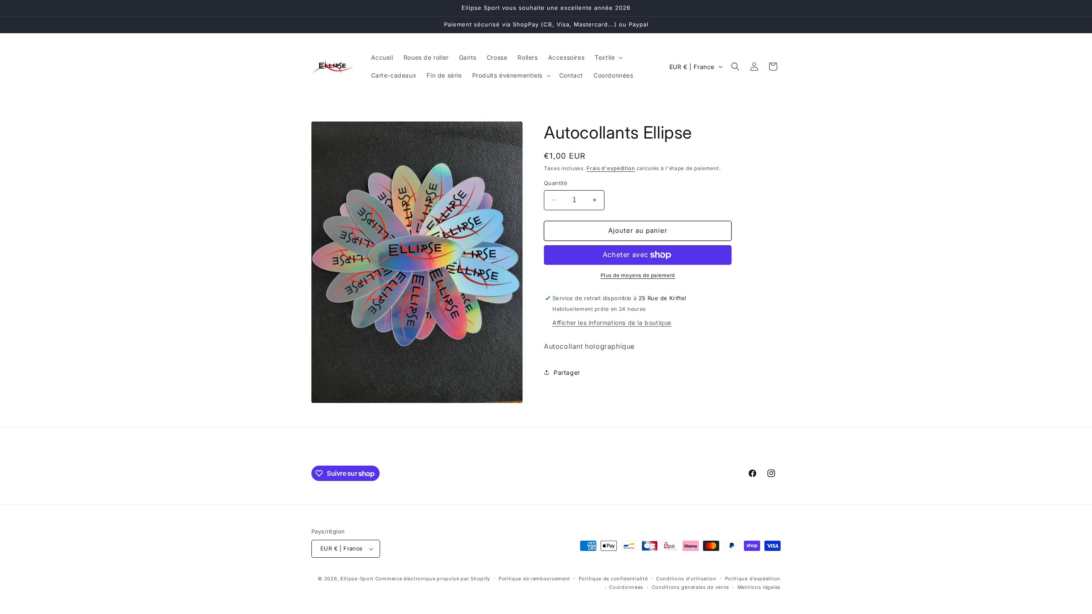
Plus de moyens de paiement (638, 275)
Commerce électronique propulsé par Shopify (432, 579)
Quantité (555, 183)
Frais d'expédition (611, 168)
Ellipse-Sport (357, 579)
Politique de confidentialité (613, 579)
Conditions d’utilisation (686, 579)
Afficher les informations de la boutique (611, 322)
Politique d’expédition (753, 579)
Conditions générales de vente (690, 587)
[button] (608, 58)
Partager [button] (567, 372)
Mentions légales (759, 587)
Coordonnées (626, 587)
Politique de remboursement (534, 579)
